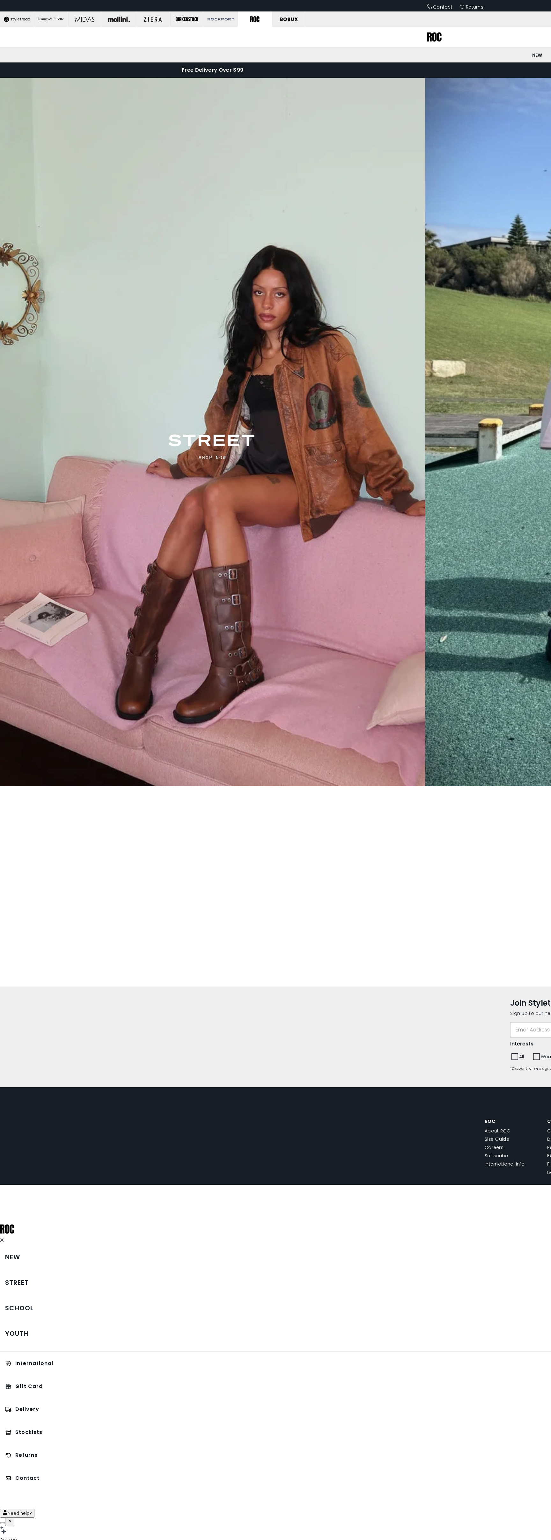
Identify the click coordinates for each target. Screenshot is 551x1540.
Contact (442, 7)
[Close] (9, 1522)
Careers (494, 1147)
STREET (212, 440)
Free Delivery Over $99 (212, 70)
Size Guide (497, 1139)
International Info (505, 1164)
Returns (474, 7)
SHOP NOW (212, 457)
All (521, 1056)
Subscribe (496, 1156)
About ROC (498, 1131)
